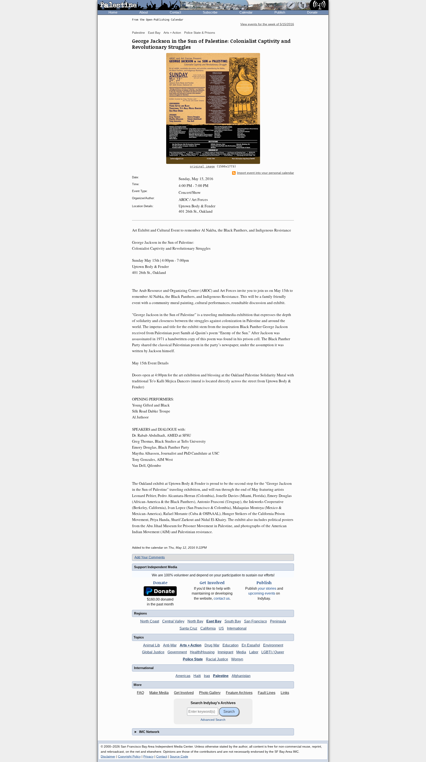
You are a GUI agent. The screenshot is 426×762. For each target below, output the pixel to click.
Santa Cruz (188, 628)
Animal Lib (151, 645)
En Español (251, 645)
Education (231, 645)
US (221, 628)
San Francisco (255, 621)
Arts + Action (172, 32)
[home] (139, 5)
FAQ (140, 693)
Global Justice (153, 652)
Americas (183, 676)
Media (241, 652)
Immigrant (225, 652)
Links (285, 693)
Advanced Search (213, 719)
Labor (253, 652)
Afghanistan (241, 676)
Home (112, 12)
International (237, 628)
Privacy (148, 756)
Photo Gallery (210, 693)
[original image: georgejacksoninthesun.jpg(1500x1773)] (213, 108)
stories (267, 588)
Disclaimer (108, 756)
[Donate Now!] (160, 591)
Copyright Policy (129, 756)
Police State (193, 659)
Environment (273, 645)
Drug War (212, 645)
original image (202, 166)
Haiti (197, 676)
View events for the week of (267, 24)
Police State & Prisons (199, 32)
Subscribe (210, 12)
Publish (279, 12)
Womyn (237, 659)
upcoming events (261, 593)
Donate (312, 12)
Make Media (159, 693)
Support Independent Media (155, 567)
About (143, 12)
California (208, 628)
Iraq (207, 676)
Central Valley (173, 621)
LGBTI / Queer (272, 652)
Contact (175, 12)
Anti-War (170, 645)
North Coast (149, 621)
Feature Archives (239, 693)
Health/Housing (202, 652)
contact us (222, 598)
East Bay (154, 32)
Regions (140, 613)
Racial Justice (217, 659)
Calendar (245, 12)
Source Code (179, 756)
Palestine (138, 32)
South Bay (233, 621)
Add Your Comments (149, 557)
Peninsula (278, 621)
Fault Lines (266, 693)
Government (177, 652)
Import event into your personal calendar (265, 173)
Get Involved (184, 693)
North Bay (195, 621)
